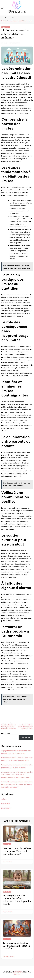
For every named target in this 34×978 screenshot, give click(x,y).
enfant (3, 799)
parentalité (5, 27)
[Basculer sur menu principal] (2, 8)
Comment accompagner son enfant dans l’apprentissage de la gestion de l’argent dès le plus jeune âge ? (17, 784)
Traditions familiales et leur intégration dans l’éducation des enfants (16, 946)
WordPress (17, 974)
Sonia (5, 43)
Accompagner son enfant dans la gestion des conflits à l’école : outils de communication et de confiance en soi (17, 774)
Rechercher (5, 733)
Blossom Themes (18, 973)
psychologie (5, 808)
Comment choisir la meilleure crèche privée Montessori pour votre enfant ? (17, 851)
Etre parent (18, 971)
